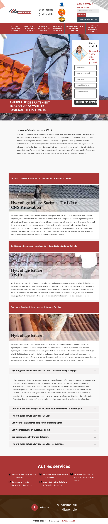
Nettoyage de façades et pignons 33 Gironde (92, 28)
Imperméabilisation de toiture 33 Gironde (74, 28)
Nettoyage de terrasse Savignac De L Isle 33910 (55, 476)
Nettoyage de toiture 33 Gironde (15, 28)
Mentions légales (68, 521)
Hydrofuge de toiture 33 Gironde (43, 28)
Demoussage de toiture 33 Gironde (29, 28)
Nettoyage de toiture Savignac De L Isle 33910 (24, 476)
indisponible (45, 10)
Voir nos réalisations (88, 19)
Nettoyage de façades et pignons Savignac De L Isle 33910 (84, 477)
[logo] (20, 11)
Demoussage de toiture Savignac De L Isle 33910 (21, 483)
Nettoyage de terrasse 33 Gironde (58, 28)
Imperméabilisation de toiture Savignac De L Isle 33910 (55, 483)
